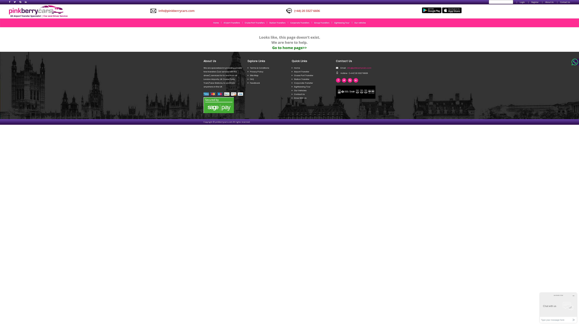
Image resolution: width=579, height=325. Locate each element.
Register (535, 2)
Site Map (254, 75)
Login (522, 2)
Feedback (255, 83)
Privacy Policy (256, 71)
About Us (549, 2)
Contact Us (565, 2)
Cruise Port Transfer (303, 75)
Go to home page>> (289, 47)
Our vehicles (360, 22)
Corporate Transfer (303, 83)
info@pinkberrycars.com (359, 68)
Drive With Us (300, 98)
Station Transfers (278, 22)
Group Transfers (322, 22)
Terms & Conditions (259, 68)
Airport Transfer (301, 71)
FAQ (252, 79)
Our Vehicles (300, 90)
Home (217, 22)
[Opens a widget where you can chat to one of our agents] (558, 308)
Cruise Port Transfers (256, 22)
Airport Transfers (233, 22)
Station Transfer (301, 79)
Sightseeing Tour (343, 22)
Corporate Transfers (300, 22)
